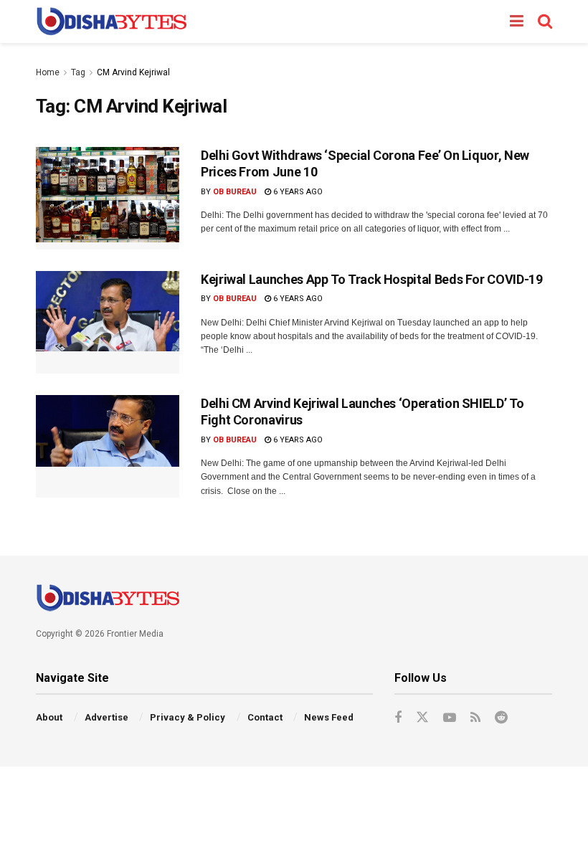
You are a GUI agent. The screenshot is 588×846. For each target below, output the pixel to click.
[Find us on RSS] (475, 718)
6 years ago (297, 191)
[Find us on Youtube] (449, 718)
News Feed (329, 717)
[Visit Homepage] (111, 21)
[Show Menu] (516, 21)
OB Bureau (235, 191)
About (49, 717)
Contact (265, 717)
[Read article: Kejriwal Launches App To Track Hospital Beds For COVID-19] (107, 322)
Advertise (106, 717)
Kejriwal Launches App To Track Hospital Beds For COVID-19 (371, 279)
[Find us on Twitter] (422, 717)
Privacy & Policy (187, 717)
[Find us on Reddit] (501, 718)
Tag (78, 72)
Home (48, 72)
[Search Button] (545, 21)
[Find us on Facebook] (398, 718)
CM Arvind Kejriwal (133, 72)
